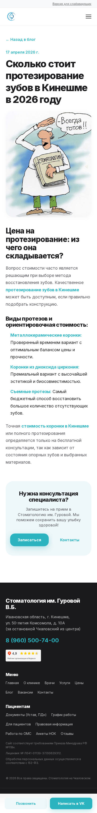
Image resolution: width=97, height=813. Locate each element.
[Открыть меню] (88, 16)
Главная (12, 683)
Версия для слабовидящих (72, 4)
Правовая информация (54, 724)
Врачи (50, 683)
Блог (9, 692)
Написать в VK (71, 803)
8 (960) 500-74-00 (32, 640)
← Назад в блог (21, 39)
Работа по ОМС (18, 734)
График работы (63, 715)
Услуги (64, 683)
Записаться (29, 540)
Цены (79, 683)
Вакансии (25, 692)
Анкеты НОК (46, 734)
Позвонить (26, 803)
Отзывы (67, 734)
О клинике (32, 683)
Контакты (69, 540)
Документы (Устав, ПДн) (26, 715)
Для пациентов (18, 724)
